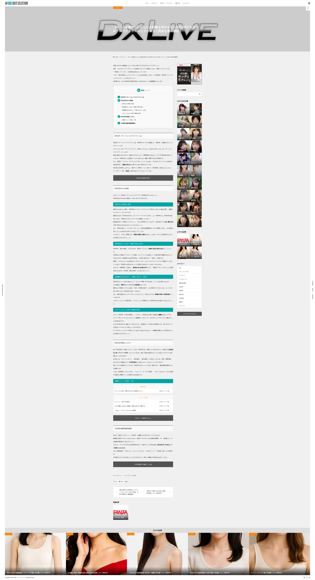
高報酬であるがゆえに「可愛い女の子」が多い (134, 110)
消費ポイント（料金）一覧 (129, 120)
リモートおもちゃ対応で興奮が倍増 (131, 113)
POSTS (312, 290)
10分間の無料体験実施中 (128, 123)
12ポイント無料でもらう (143, 418)
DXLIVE (134, 475)
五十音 (162, 3)
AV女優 (181, 287)
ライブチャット (117, 7)
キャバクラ (182, 306)
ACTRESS (312, 283)
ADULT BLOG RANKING (189, 314)
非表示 (146, 90)
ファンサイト (186, 3)
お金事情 (181, 298)
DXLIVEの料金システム (128, 117)
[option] (35, 554)
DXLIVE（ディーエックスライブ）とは (132, 97)
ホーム (147, 3)
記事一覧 (177, 3)
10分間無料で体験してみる (143, 464)
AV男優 (181, 290)
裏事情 (181, 302)
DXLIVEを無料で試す (143, 178)
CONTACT (312, 296)
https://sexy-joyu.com (2, 290)
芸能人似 (181, 294)
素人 (180, 268)
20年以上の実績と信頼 (128, 103)
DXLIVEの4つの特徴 (127, 100)
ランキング (169, 3)
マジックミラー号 (183, 271)
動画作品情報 (182, 283)
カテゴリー (154, 3)
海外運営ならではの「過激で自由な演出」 (133, 107)
